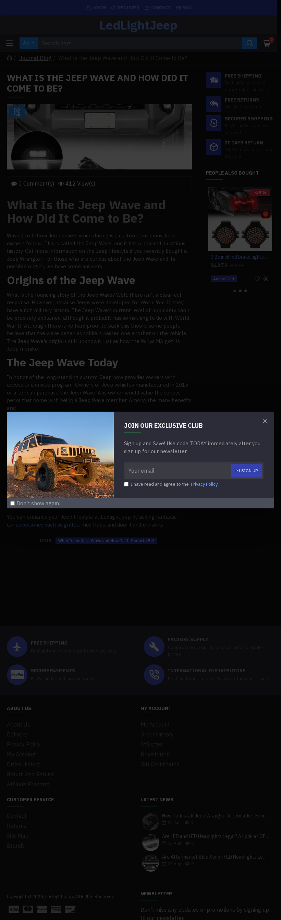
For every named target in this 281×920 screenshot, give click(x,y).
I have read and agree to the (174, 484)
